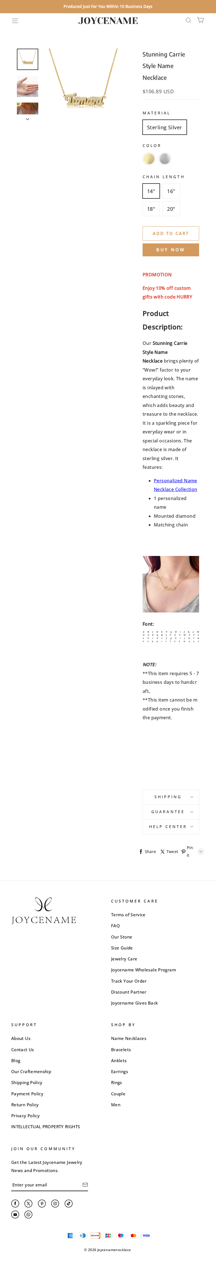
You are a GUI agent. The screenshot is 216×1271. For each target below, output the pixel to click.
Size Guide (122, 948)
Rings (116, 1082)
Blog (15, 1060)
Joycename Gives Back (134, 1003)
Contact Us (22, 1049)
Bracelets (121, 1049)
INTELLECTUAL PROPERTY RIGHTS (45, 1126)
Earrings (119, 1071)
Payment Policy (27, 1093)
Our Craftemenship (31, 1071)
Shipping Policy (26, 1082)
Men (115, 1104)
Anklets (119, 1060)
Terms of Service (128, 914)
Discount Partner (129, 992)
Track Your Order (129, 981)
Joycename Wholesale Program (143, 970)
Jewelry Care (124, 959)
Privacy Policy (25, 1115)
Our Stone (121, 937)
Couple (118, 1093)
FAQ (115, 925)
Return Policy (25, 1104)
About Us (20, 1038)
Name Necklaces (128, 1038)
